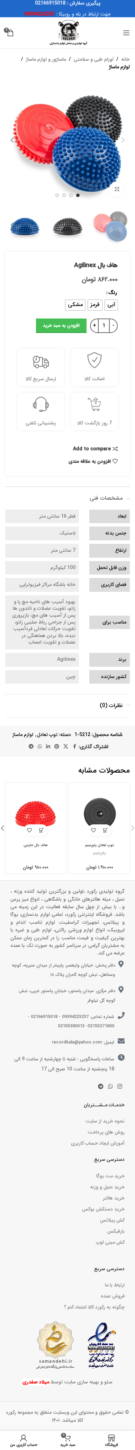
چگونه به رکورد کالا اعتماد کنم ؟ (94, 1307)
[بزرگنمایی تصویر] (117, 189)
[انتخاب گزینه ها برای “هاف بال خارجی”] (42, 830)
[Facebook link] (74, 747)
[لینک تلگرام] (31, 747)
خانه (125, 59)
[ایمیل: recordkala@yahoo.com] (121, 1041)
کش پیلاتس (112, 1220)
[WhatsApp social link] (40, 747)
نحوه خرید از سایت (105, 1121)
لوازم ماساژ (119, 67)
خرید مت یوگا (110, 1176)
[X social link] (65, 747)
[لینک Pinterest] (56, 747)
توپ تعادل (47, 734)
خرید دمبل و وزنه (107, 1187)
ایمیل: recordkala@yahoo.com (83, 1042)
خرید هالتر (114, 1198)
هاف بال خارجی (35, 845)
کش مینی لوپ (110, 1242)
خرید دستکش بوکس (103, 1209)
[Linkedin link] (48, 747)
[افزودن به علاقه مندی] (94, 830)
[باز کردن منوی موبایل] (126, 33)
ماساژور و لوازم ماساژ (46, 59)
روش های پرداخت (106, 1132)
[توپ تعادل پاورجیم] (99, 813)
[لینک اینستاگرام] (120, 1087)
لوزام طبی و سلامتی (94, 59)
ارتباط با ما (115, 1285)
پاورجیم (99, 853)
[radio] (111, 305)
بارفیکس (116, 1231)
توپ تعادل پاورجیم (99, 845)
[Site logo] (67, 32)
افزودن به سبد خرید (61, 325)
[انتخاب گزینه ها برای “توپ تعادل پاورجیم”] (106, 830)
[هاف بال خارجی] (35, 813)
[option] (78, 195)
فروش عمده (113, 1296)
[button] (123, 140)
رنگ (112, 292)
